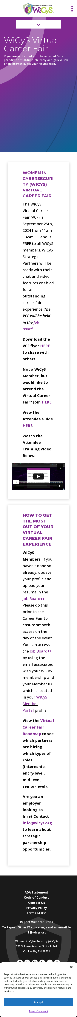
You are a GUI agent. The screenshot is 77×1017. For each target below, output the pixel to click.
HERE (45, 345)
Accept (38, 1002)
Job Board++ (33, 598)
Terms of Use (36, 913)
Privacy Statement (38, 1011)
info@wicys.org (37, 822)
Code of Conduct (36, 897)
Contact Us (36, 903)
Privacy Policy (36, 908)
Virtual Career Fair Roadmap (38, 727)
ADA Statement (36, 892)
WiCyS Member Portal (35, 704)
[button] (71, 967)
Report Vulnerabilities (36, 922)
